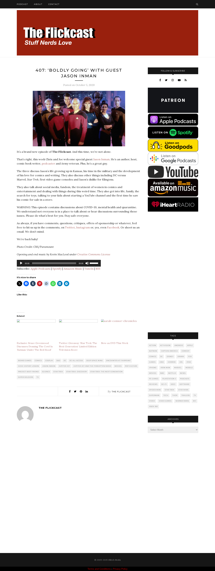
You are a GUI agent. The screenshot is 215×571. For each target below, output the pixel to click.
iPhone (153, 368)
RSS (98, 268)
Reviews (153, 384)
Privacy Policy (120, 568)
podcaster (48, 163)
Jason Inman (101, 159)
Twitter (70, 227)
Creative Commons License (93, 254)
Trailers (185, 395)
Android (179, 345)
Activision (165, 345)
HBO (162, 362)
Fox (190, 356)
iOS (181, 362)
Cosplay (49, 360)
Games (152, 362)
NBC (162, 373)
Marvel (178, 368)
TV (38, 377)
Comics (38, 360)
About (38, 4)
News (183, 373)
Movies (118, 366)
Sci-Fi (164, 384)
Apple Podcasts (40, 268)
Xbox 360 (153, 406)
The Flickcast (121, 391)
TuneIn (89, 268)
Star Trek (58, 372)
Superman (154, 395)
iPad (189, 362)
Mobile (189, 368)
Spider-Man (155, 390)
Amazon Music (72, 268)
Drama (181, 356)
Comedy (185, 351)
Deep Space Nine (94, 360)
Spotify (56, 268)
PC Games (153, 379)
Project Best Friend (28, 372)
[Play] (21, 263)
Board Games (24, 360)
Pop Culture (131, 366)
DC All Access (76, 360)
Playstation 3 (169, 379)
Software (184, 384)
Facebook (113, 227)
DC (65, 360)
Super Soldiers (25, 377)
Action (152, 345)
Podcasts (184, 379)
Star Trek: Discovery (76, 372)
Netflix (172, 373)
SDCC (173, 384)
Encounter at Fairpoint (118, 360)
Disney (170, 356)
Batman (153, 351)
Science (46, 372)
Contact (54, 4)
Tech (165, 395)
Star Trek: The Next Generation (106, 372)
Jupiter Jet (64, 366)
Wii (194, 401)
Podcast (22, 4)
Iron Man (165, 368)
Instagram (83, 227)
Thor (174, 395)
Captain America (169, 351)
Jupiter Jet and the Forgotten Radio (92, 366)
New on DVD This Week (114, 343)
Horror (172, 362)
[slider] (94, 263)
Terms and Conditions (99, 568)
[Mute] (87, 263)
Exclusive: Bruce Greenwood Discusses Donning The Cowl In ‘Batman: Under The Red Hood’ (35, 346)
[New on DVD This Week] (120, 330)
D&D (58, 360)
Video (152, 401)
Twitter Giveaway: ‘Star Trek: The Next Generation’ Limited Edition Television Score (78, 346)
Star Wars (183, 390)
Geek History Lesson (28, 366)
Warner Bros (182, 401)
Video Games (165, 401)
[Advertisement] (173, 272)
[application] (59, 263)
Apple (190, 345)
